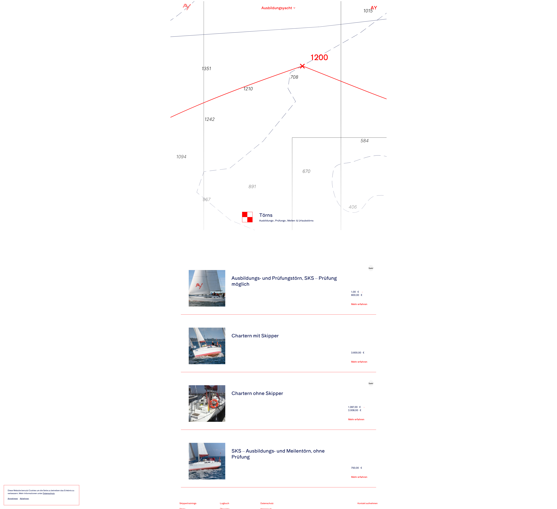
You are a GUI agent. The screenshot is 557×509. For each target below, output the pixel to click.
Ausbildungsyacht (277, 7)
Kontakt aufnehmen (368, 503)
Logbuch (224, 503)
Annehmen (13, 498)
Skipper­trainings (187, 503)
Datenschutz (49, 493)
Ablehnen (24, 498)
